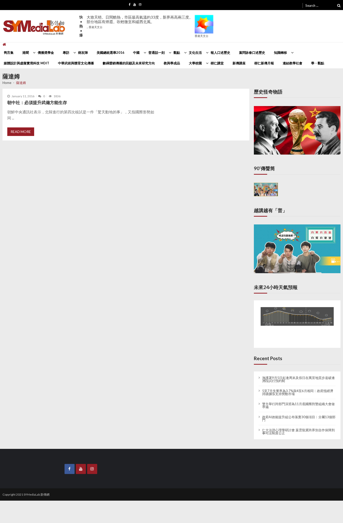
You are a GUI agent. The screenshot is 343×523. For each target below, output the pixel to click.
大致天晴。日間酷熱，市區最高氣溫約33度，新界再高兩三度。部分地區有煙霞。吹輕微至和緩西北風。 (140, 22)
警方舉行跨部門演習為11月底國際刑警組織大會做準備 (298, 401)
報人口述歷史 (220, 53)
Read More (21, 131)
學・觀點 (317, 63)
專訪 (66, 53)
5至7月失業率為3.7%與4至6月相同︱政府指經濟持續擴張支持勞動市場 (297, 388)
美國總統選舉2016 (110, 53)
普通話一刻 (156, 53)
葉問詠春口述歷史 (252, 53)
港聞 (25, 53)
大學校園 (195, 63)
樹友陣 (83, 53)
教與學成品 (172, 63)
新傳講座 (239, 63)
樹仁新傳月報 (264, 63)
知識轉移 (280, 53)
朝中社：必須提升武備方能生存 (37, 102)
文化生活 (195, 53)
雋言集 (9, 53)
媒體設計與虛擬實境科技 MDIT (26, 63)
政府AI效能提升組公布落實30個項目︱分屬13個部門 (298, 414)
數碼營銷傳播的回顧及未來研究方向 (129, 63)
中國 (136, 53)
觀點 (177, 53)
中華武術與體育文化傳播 (76, 63)
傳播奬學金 (46, 53)
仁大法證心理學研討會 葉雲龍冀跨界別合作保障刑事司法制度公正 (298, 427)
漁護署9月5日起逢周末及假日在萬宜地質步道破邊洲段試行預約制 (298, 375)
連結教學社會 (292, 63)
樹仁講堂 (217, 63)
